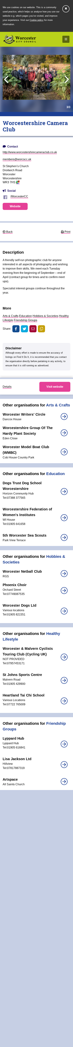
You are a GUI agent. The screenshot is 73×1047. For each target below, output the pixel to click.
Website (15, 206)
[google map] (18, 182)
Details (7, 386)
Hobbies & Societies (45, 315)
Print (67, 231)
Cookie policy (36, 20)
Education (25, 315)
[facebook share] (15, 328)
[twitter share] (24, 328)
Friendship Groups (25, 320)
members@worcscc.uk (17, 159)
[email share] (32, 328)
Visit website (54, 386)
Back (9, 231)
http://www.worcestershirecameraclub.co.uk (30, 152)
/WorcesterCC (19, 196)
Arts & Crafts (10, 315)
